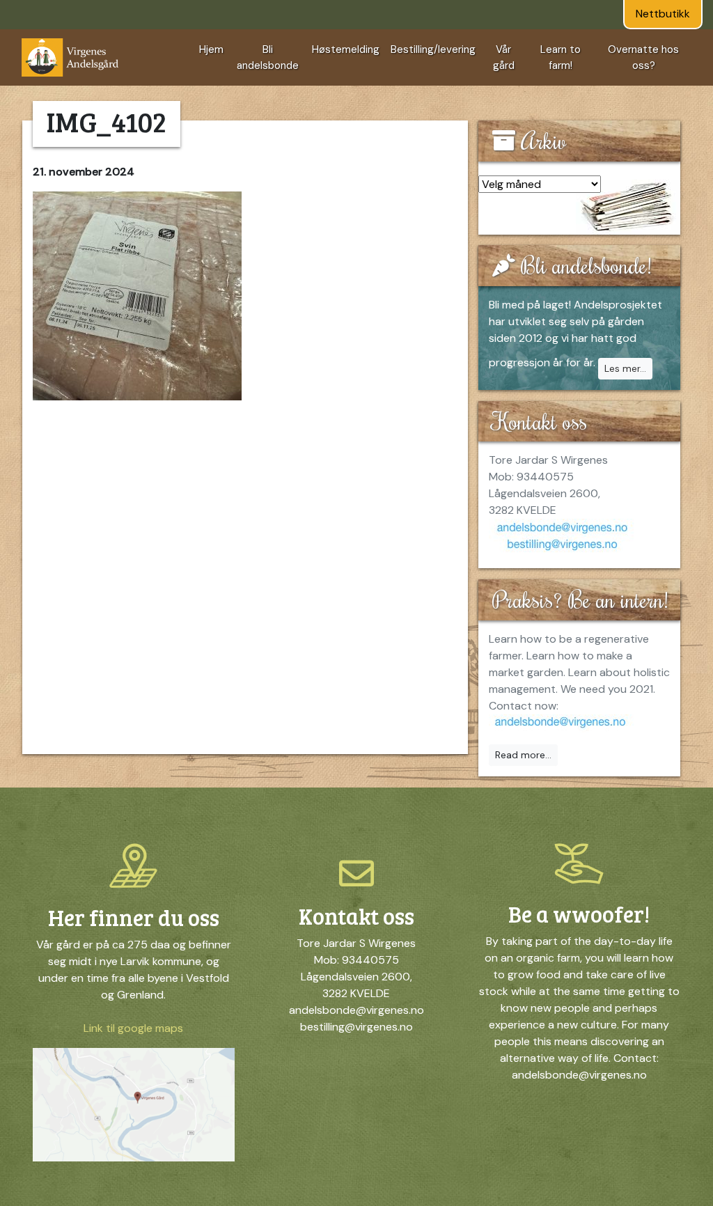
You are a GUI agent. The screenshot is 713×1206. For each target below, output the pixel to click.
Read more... (523, 755)
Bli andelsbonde (268, 57)
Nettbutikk (663, 13)
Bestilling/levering (433, 49)
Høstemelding (345, 49)
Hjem (211, 49)
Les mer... (625, 368)
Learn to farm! (560, 57)
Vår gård (504, 57)
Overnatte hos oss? (643, 57)
